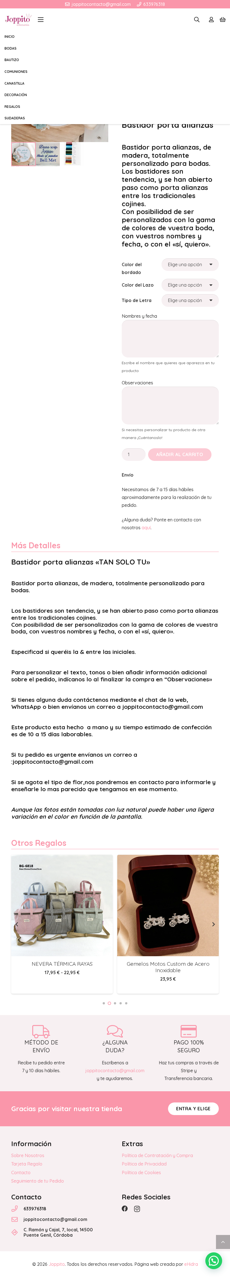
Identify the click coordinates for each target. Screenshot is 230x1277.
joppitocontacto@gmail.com (55, 1219)
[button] (40, 19)
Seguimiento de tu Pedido (37, 1181)
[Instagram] (137, 1209)
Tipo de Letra (136, 300)
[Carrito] (223, 20)
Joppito (57, 1264)
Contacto (21, 1172)
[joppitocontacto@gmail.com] (17, 1219)
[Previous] (17, 924)
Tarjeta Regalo (26, 1164)
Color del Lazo (138, 285)
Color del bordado (132, 268)
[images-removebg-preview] (18, 20)
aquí (146, 527)
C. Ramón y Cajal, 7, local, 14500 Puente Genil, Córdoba (58, 1232)
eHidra (191, 1264)
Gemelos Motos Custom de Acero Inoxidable (91, 967)
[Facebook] (125, 1209)
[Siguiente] (213, 924)
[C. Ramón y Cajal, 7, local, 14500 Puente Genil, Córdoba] (17, 1232)
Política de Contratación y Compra (157, 1155)
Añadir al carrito (179, 454)
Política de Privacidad (144, 1164)
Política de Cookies (141, 1172)
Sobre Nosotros (27, 1155)
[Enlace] (211, 19)
